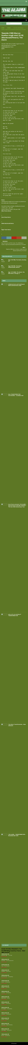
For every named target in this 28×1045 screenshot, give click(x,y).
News (4, 280)
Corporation (8, 971)
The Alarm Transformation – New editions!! (17, 725)
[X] (14, 4)
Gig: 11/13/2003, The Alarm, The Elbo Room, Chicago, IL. (16, 272)
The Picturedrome (9, 960)
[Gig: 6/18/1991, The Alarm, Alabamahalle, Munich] (4, 267)
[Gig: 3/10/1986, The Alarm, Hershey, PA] (4, 260)
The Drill (7, 1019)
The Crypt (10, 955)
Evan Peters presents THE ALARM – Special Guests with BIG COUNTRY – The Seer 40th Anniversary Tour (17, 506)
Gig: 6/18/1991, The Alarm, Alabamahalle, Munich (15, 266)
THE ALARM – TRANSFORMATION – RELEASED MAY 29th (17, 835)
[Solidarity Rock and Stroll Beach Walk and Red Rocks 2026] (4, 337)
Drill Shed (7, 987)
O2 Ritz (8, 998)
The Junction (9, 1030)
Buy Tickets (4, 956)
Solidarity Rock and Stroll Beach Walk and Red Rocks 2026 (16, 284)
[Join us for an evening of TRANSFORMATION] (4, 667)
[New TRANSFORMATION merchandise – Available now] (4, 447)
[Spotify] (17, 4)
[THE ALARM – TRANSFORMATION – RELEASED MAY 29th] (4, 887)
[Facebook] (11, 4)
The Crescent (6, 965)
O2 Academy (10, 976)
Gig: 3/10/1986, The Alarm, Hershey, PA (17, 260)
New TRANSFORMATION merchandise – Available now (15, 395)
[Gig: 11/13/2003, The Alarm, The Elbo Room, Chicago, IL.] (4, 273)
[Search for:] (14, 23)
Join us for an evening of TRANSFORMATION (14, 615)
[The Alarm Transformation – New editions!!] (4, 777)
